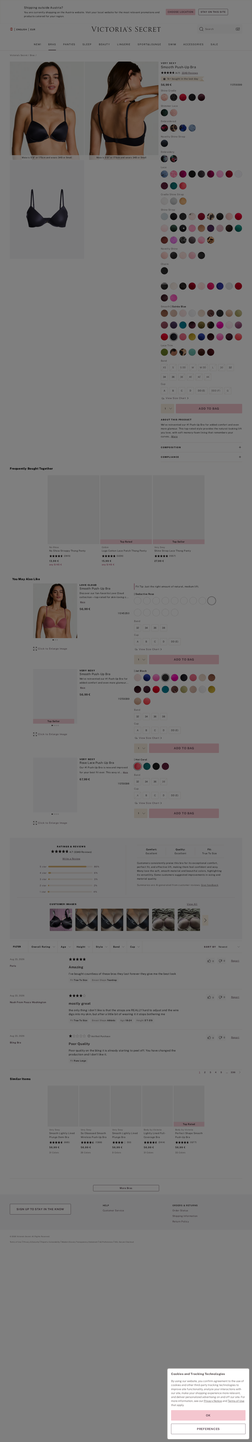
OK (208, 1415)
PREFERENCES (208, 1429)
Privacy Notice (213, 1400)
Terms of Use (236, 1400)
